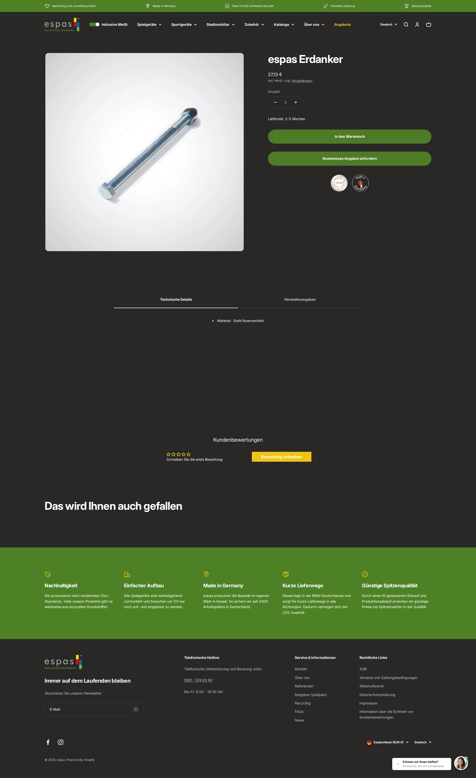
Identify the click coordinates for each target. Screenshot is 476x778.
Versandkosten (302, 80)
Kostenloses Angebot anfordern (350, 158)
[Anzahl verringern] (275, 102)
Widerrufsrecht (371, 686)
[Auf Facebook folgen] (48, 742)
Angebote (342, 24)
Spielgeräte (146, 24)
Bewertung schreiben (281, 456)
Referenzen (304, 686)
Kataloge (281, 24)
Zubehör (251, 24)
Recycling (303, 703)
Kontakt (301, 669)
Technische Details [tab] (176, 299)
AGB (363, 669)
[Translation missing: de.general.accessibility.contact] (461, 763)
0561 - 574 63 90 (198, 680)
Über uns (311, 24)
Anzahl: (274, 91)
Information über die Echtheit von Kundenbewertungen (386, 714)
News (299, 720)
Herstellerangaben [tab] (300, 299)
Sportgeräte (181, 24)
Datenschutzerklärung (377, 695)
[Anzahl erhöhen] (296, 102)
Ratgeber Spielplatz (311, 695)
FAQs (299, 711)
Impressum (368, 703)
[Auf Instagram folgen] (60, 742)
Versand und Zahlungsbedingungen (388, 677)
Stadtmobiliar (218, 24)
